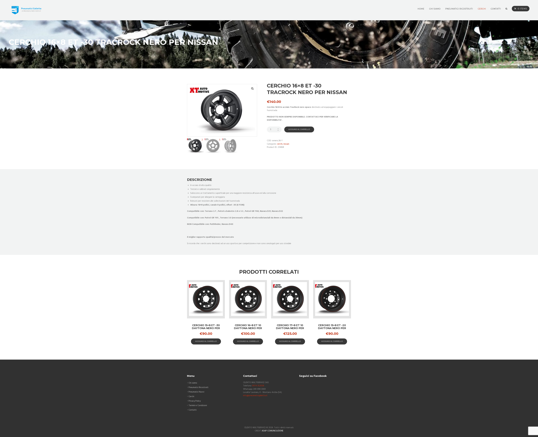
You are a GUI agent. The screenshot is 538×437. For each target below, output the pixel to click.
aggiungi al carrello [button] (206, 341)
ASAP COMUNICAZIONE (272, 431)
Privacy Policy (195, 401)
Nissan (286, 144)
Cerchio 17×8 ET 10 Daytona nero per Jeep (290, 328)
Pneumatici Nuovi (196, 392)
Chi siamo (193, 383)
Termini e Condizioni (198, 405)
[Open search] (506, 8)
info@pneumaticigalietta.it (255, 395)
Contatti (193, 410)
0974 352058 (258, 385)
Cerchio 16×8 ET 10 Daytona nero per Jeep (248, 328)
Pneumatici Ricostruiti (198, 387)
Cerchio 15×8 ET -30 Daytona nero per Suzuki (206, 328)
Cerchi (279, 144)
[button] (252, 88)
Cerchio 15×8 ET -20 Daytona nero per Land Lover (332, 328)
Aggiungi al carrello (299, 129)
